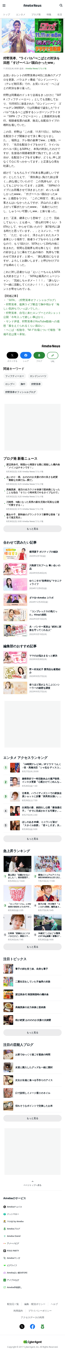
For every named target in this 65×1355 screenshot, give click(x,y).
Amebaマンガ (13, 1258)
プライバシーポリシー (40, 1310)
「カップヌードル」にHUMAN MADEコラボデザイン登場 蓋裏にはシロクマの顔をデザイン (19, 908)
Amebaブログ (13, 1228)
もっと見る (32, 528)
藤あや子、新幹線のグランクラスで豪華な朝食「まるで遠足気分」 (33, 516)
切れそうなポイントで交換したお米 (34, 1105)
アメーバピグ (13, 1243)
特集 (49, 14)
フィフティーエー (14, 376)
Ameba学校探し (14, 1287)
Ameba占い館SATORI (17, 1272)
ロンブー (10, 384)
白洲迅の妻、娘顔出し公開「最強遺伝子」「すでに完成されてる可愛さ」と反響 (42, 810)
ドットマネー (13, 1214)
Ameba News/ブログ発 (36, 68)
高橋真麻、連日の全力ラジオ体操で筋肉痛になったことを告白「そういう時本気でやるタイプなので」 (33, 491)
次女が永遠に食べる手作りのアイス (34, 1080)
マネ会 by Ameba (15, 1221)
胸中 (23, 384)
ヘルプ (54, 1304)
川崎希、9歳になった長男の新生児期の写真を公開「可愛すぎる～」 (32, 503)
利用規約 (18, 1310)
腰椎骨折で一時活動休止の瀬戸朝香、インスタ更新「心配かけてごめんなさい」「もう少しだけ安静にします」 (42, 782)
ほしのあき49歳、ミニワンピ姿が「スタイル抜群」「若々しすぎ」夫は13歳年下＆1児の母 (42, 825)
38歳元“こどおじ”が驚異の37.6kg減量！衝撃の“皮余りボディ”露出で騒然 (50, 936)
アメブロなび (13, 1280)
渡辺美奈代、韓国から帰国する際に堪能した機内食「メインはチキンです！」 (33, 466)
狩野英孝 (36, 384)
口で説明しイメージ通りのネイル (32, 1092)
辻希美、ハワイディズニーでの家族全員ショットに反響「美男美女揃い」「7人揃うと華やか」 (42, 796)
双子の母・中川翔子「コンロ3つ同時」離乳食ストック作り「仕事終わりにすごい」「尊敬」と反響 (49, 908)
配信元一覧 (13, 1304)
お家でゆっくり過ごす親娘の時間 (32, 1054)
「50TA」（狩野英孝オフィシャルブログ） (31, 300)
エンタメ (20, 14)
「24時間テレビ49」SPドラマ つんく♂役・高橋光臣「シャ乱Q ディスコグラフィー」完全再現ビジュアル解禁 (41, 767)
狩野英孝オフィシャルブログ (20, 392)
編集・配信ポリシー (34, 1304)
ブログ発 (36, 14)
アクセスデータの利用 (32, 1317)
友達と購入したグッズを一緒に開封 (34, 1067)
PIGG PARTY (13, 1250)
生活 (59, 14)
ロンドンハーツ (38, 376)
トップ (6, 14)
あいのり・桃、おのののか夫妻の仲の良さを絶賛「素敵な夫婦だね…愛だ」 (32, 478)
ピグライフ (12, 1265)
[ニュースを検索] (61, 5)
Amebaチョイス (14, 1206)
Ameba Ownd (13, 1236)
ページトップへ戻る (33, 1185)
